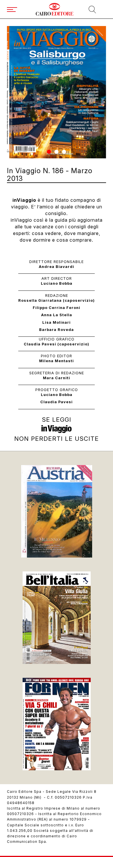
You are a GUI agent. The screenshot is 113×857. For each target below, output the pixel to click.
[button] (49, 151)
